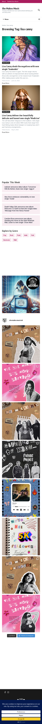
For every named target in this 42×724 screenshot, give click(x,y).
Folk (32, 235)
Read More (5, 83)
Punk (18, 235)
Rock (11, 235)
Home (4, 25)
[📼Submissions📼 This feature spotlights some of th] (21, 344)
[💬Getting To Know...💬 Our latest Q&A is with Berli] (21, 459)
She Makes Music (10, 8)
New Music (6, 62)
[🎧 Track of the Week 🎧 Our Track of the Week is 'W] (21, 498)
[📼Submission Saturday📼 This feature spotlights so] (21, 575)
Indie (25, 235)
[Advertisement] (21, 157)
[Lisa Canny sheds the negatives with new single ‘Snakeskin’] (21, 48)
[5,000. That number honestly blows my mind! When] (21, 536)
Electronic (6, 240)
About (4, 1)
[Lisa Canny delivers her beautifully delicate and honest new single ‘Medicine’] (21, 97)
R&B (15, 240)
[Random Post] (39, 19)
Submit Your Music (12, 1)
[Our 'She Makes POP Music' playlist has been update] (21, 613)
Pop (4, 235)
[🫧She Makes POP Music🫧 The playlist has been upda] (21, 382)
